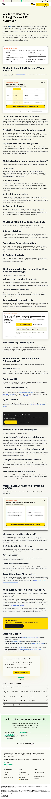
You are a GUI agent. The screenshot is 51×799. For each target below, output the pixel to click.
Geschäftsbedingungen (39, 776)
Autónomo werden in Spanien (26, 392)
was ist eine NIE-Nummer (39, 580)
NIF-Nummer (7, 774)
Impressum (36, 778)
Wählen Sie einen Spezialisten (21, 672)
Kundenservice (22, 772)
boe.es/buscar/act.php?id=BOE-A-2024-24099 (30, 649)
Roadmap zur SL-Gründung (9, 394)
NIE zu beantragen (20, 74)
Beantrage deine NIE (42, 4)
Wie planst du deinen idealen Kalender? (37, 59)
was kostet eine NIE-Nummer (17, 605)
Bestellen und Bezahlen (24, 774)
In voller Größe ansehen (37, 111)
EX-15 (46, 303)
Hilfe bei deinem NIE (11, 422)
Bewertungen (22, 777)
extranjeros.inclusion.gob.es (37, 643)
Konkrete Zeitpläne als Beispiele (35, 54)
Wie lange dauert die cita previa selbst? (15, 57)
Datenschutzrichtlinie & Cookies (39, 773)
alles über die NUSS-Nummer (25, 395)
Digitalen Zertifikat (8, 777)
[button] (3, 4)
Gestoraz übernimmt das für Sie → (24, 337)
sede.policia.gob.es (16, 641)
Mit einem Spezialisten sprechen (14, 626)
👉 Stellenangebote (23, 779)
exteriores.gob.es (21, 647)
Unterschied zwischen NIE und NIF (10, 582)
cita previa (37, 119)
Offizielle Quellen (32, 61)
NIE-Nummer (7, 772)
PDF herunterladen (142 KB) (24, 324)
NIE (10, 26)
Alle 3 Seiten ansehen (37, 324)
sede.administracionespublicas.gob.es (29, 637)
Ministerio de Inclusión (27, 332)
